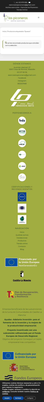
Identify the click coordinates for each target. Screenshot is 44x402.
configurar (6, 392)
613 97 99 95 (22, 72)
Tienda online (22, 243)
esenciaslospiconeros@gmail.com (22, 75)
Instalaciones (22, 238)
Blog (22, 249)
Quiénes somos (22, 235)
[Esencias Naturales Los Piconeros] (15, 17)
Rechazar (18, 398)
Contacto (22, 246)
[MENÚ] (39, 17)
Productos (22, 241)
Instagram (22, 81)
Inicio (4, 31)
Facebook (22, 78)
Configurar (30, 398)
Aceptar (7, 398)
